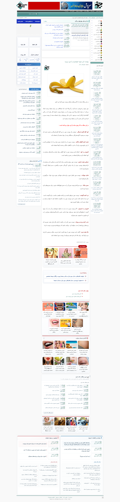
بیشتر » (45, 21)
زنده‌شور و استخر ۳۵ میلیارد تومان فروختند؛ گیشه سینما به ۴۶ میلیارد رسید (28, 187)
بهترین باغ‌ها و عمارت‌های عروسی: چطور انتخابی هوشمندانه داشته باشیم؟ (97, 111)
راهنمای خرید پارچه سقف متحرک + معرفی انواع (97, 178)
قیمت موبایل (35, 76)
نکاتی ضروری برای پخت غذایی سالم (75, 403)
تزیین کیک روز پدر (31, 109)
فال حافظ (34, 44)
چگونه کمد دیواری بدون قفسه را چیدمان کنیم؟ (97, 89)
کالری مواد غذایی (22, 73)
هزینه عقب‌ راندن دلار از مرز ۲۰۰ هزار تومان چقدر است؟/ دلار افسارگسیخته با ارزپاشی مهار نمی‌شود (29, 169)
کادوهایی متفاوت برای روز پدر (29, 126)
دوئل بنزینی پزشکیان (76, 478)
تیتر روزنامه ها (35, 82)
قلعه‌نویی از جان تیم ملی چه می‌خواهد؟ (48, 484)
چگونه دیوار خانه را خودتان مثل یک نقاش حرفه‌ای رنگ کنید (97, 78)
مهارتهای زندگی (92, 17)
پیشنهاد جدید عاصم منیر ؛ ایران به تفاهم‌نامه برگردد (73, 474)
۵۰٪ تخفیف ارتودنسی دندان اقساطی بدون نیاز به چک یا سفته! (69, 280)
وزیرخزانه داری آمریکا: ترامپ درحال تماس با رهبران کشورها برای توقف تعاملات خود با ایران (71, 490)
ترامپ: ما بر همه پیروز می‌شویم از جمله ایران (92, 490)
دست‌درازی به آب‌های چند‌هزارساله (73, 467)
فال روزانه (23, 54)
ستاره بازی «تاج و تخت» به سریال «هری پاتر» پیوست (34, 443)
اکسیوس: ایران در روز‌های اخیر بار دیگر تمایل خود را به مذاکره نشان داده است (29, 180)
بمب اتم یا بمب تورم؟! (85, 456)
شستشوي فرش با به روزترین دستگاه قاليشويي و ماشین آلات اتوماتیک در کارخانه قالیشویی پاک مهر (97, 146)
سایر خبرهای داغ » (21, 204)
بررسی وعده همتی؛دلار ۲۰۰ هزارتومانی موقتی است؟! (92, 484)
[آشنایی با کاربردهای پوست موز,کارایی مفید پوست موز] (66, 85)
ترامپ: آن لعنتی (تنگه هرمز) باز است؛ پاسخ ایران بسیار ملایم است (29, 176)
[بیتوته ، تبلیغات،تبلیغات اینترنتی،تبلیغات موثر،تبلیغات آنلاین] (44, 6)
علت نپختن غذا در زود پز (58, 29)
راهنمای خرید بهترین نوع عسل (29, 114)
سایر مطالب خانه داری (48, 412)
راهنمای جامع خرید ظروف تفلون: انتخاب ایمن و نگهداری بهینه (54, 25)
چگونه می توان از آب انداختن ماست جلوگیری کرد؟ (75, 399)
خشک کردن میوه (55, 390)
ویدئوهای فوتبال (22, 70)
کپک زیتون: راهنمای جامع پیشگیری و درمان (75, 394)
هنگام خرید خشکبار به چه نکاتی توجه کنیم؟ (26, 118)
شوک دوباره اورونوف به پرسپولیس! (49, 475)
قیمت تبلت (35, 79)
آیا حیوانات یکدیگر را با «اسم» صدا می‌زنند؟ (30, 470)
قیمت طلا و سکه (34, 70)
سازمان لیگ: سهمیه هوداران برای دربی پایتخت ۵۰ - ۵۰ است (29, 480)
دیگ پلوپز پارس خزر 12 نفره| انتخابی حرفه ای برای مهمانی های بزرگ (97, 199)
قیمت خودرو (35, 67)
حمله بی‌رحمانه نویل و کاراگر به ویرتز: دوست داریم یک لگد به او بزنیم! (49, 480)
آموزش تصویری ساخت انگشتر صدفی (51, 403)
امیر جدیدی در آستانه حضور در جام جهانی (28, 466)
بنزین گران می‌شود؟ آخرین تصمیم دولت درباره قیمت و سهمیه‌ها (92, 478)
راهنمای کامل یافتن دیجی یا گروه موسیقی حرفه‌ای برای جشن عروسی (97, 123)
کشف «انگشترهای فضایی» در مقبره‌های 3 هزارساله (48, 470)
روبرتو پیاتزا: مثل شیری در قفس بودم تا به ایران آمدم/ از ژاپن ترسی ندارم (28, 484)
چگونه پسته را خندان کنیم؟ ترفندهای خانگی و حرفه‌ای (97, 168)
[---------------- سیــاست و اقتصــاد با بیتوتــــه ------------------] (94, 438)
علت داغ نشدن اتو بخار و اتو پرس (80, 35)
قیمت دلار (36, 73)
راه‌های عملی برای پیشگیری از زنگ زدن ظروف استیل (74, 386)
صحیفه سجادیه (23, 82)
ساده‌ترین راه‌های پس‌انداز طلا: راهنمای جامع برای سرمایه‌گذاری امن (27, 101)
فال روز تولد (26, 59)
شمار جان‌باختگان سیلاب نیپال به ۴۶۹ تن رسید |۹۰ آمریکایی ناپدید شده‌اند (29, 193)
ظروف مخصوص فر (58, 41)
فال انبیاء (23, 44)
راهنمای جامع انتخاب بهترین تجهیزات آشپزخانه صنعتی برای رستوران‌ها (97, 100)
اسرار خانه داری (99, 17)
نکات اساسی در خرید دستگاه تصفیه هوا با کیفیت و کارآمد (54, 46)
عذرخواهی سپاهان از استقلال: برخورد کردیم (29, 475)
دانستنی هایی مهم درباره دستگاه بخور (27, 131)
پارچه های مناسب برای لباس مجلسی (27, 135)
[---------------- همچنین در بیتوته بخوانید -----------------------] (51, 438)
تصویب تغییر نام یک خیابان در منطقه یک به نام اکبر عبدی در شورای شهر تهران (77, 450)
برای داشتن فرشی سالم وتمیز (29, 105)
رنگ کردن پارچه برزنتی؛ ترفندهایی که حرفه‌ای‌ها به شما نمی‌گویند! (51, 386)
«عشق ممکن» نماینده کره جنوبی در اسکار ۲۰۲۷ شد (35, 450)
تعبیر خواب (20, 59)
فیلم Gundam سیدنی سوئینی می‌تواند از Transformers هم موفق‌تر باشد (48, 466)
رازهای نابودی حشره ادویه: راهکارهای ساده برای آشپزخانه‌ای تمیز (97, 134)
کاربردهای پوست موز (76, 293)
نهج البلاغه (24, 79)
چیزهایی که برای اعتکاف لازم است (28, 139)
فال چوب (32, 59)
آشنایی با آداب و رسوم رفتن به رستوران (27, 152)
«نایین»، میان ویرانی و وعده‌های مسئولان (37, 456)
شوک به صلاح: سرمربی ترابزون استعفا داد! (32, 172)
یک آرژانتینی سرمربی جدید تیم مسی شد (32, 197)
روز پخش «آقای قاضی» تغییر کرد (33, 183)
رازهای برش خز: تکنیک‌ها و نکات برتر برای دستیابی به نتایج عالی (54, 34)
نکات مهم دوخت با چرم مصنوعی (28, 93)
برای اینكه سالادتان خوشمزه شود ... (52, 394)
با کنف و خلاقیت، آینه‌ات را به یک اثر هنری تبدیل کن (97, 188)
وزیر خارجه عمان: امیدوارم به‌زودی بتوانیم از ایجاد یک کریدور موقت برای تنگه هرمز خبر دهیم (71, 484)
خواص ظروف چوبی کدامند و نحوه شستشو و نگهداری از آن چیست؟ (26, 143)
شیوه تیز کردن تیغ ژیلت (58, 37)
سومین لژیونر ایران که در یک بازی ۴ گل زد (26, 164)
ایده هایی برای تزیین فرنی (77, 390)
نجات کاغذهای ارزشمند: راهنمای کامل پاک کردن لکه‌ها (97, 158)
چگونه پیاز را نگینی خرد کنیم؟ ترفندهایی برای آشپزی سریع (51, 399)
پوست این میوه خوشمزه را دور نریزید (77, 61)
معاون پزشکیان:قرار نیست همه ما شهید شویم (31, 190)
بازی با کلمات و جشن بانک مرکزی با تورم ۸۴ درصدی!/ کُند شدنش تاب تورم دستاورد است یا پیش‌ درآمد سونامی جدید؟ (29, 200)
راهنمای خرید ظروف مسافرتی (29, 147)
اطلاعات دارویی (22, 67)
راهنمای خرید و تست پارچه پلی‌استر (28, 122)
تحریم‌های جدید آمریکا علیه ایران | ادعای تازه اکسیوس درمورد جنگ (92, 474)
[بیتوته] (22, 9)
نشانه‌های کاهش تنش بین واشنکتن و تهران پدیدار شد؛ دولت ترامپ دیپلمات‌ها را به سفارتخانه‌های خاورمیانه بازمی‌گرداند (77, 443)
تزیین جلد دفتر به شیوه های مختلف (52, 407)
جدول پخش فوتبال (22, 76)
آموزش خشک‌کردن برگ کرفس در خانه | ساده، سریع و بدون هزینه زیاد (97, 211)
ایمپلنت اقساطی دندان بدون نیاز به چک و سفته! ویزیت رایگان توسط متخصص (65, 276)
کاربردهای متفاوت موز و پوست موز (73, 296)
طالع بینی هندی (37, 59)
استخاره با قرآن (34, 54)
